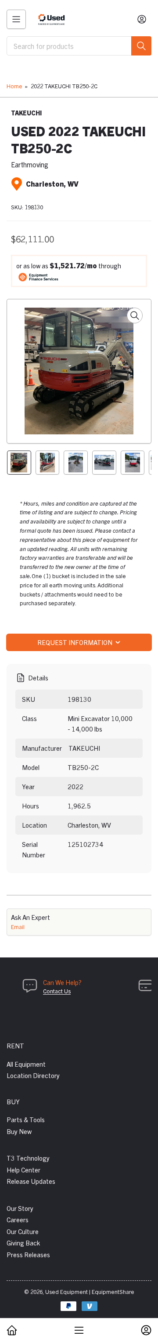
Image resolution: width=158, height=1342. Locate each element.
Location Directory (33, 1075)
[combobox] (79, 45)
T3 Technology (28, 1158)
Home (14, 86)
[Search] (141, 46)
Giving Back (23, 1242)
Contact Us (57, 991)
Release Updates (31, 1181)
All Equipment (26, 1064)
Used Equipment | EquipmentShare (89, 1291)
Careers (18, 1219)
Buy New (19, 1131)
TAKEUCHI (26, 113)
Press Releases (28, 1254)
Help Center (23, 1169)
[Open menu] (16, 19)
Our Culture (23, 1231)
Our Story (20, 1208)
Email (18, 926)
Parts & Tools (26, 1119)
